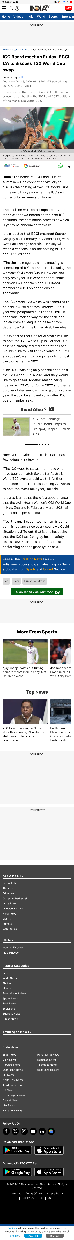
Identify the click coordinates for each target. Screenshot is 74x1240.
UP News (8, 1090)
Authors (7, 923)
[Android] (59, 2)
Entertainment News (14, 993)
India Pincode (11, 952)
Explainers (9, 1008)
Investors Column (13, 908)
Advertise (8, 893)
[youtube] (33, 1131)
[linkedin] (42, 1131)
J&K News (9, 1105)
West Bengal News (48, 1069)
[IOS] (55, 2)
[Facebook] (6, 1131)
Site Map (16, 1193)
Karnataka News (12, 1110)
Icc (6, 581)
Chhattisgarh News (14, 1095)
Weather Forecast (13, 947)
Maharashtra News (48, 1054)
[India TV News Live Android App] (17, 1150)
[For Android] (17, 1172)
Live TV (7, 918)
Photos (7, 983)
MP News (8, 1074)
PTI (21, 77)
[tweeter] (15, 1131)
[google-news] (51, 1131)
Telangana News (47, 1064)
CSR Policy (28, 1197)
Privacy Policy (54, 1193)
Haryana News (11, 1064)
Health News (10, 1018)
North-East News (13, 1079)
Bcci (16, 581)
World (41, 16)
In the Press (10, 903)
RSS (50, 1197)
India (30, 16)
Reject (54, 1235)
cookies (14, 1235)
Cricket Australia (34, 581)
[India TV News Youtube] (71, 2)
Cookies (12, 1228)
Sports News (10, 998)
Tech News (9, 1003)
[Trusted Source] (32, 166)
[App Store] (49, 1150)
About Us (8, 888)
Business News (11, 1013)
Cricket (26, 49)
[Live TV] (68, 8)
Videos (18, 16)
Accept (33, 1235)
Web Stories (10, 928)
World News (10, 978)
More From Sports (37, 632)
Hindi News (9, 913)
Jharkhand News (13, 1069)
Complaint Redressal (15, 898)
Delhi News (9, 1059)
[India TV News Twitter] (67, 2)
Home (6, 16)
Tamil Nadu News (13, 1085)
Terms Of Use (34, 1193)
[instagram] (24, 1131)
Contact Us (9, 883)
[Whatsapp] (60, 165)
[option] (37, 426)
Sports (53, 16)
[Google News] (12, 166)
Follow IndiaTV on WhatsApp (34, 592)
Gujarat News (10, 1100)
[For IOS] (49, 1172)
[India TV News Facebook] (64, 2)
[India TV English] (39, 8)
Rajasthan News (46, 1059)
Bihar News (9, 1054)
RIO (41, 1197)
